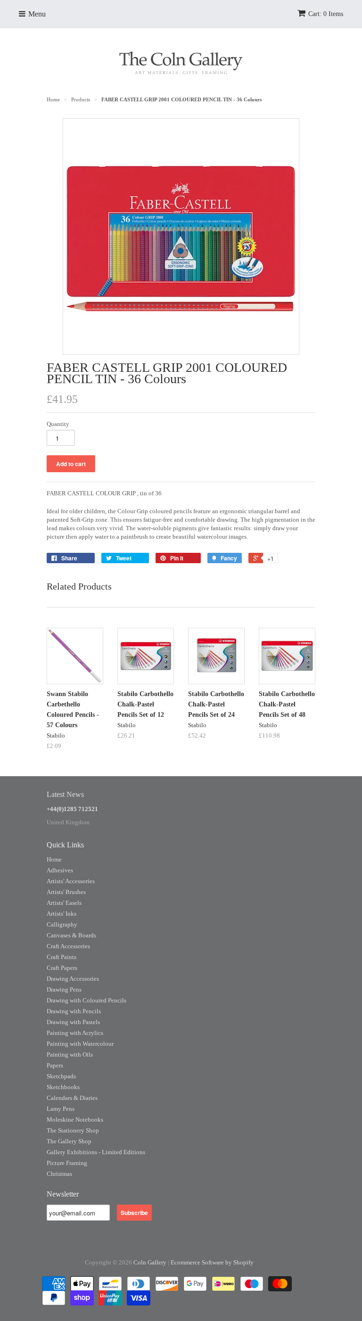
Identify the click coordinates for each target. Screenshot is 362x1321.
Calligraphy (62, 924)
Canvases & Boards (71, 935)
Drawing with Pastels (73, 1022)
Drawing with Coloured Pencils (86, 1000)
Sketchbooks (63, 1087)
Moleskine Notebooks (75, 1119)
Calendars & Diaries (72, 1097)
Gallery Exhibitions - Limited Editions (96, 1152)
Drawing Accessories (73, 978)
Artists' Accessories (71, 881)
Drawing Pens (64, 989)
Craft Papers (62, 967)
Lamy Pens (60, 1108)
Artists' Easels (64, 902)
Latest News (65, 794)
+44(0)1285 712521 (72, 808)
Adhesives (60, 870)
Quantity (58, 423)
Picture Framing (67, 1162)
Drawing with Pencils (74, 1011)
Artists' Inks (61, 913)
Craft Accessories (68, 946)
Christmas (59, 1173)
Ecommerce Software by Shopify (212, 1262)
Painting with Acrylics (75, 1032)
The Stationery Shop (73, 1130)
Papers (55, 1065)
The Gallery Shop (69, 1141)
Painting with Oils (70, 1054)
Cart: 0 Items (325, 13)
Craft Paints (61, 956)
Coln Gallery (149, 1262)
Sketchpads (61, 1076)
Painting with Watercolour (80, 1043)
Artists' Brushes (66, 891)
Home (54, 859)
